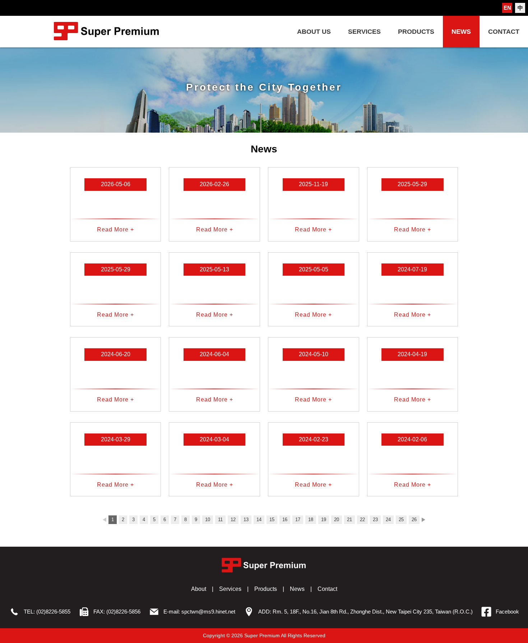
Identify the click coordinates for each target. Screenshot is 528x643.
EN (507, 8)
